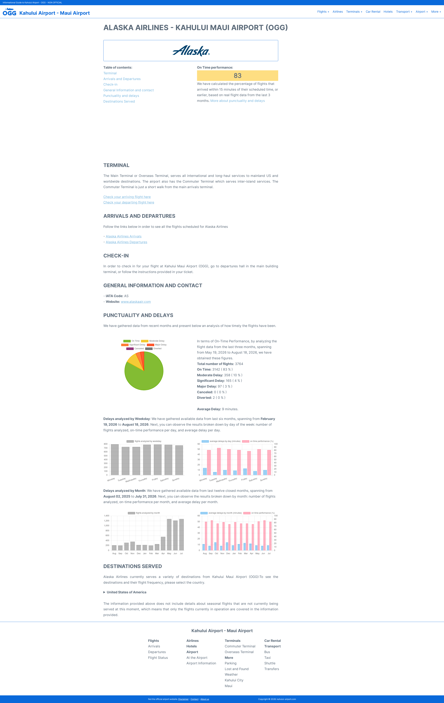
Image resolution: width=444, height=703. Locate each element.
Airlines (338, 11)
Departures (157, 652)
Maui (228, 686)
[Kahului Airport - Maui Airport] (9, 11)
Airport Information (201, 663)
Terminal (110, 73)
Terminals (233, 641)
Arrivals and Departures (122, 79)
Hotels (388, 11)
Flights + (323, 11)
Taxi (267, 658)
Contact (194, 699)
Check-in (110, 84)
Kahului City (234, 680)
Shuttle (269, 663)
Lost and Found (237, 669)
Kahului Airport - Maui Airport (54, 13)
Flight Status (158, 658)
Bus (267, 652)
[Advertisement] (190, 132)
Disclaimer (183, 699)
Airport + (422, 11)
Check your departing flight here (128, 202)
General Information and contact (128, 90)
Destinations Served (119, 101)
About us (204, 699)
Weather (231, 674)
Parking (231, 663)
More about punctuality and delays (237, 101)
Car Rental (373, 11)
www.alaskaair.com (136, 302)
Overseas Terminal (239, 652)
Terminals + (354, 11)
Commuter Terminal (240, 646)
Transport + (404, 11)
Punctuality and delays (121, 96)
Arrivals (154, 646)
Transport (272, 646)
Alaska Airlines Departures (126, 242)
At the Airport (196, 658)
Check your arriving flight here (127, 197)
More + (436, 11)
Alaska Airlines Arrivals (124, 236)
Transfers (271, 669)
